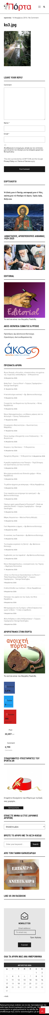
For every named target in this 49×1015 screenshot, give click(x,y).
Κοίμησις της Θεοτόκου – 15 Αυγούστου (19, 447)
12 (19, 980)
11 (13, 980)
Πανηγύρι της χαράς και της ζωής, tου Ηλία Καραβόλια (20, 598)
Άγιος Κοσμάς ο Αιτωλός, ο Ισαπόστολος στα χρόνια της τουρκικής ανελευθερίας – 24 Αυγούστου (24, 374)
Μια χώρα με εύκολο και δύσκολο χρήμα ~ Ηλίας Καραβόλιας (22, 475)
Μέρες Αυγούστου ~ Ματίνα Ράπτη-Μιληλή (20, 517)
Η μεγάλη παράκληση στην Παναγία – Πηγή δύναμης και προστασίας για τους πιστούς (23, 464)
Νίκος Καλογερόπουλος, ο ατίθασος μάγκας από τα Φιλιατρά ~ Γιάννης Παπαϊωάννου (23, 415)
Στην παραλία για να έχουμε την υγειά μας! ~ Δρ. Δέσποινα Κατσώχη (22, 494)
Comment (8, 85)
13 (24, 980)
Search (35, 844)
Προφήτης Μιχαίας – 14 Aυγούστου (17, 456)
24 (7, 987)
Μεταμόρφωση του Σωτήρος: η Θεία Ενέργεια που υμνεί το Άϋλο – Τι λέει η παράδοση (23, 609)
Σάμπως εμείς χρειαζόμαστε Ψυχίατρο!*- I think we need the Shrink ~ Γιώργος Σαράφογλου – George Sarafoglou (23, 506)
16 (42, 980)
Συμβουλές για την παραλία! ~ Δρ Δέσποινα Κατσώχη (24, 555)
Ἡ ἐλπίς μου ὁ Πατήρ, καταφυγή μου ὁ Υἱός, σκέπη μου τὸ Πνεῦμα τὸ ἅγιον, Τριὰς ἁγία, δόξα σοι (23, 195)
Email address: (24, 928)
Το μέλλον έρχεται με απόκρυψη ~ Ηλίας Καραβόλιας (24, 484)
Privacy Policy (9, 161)
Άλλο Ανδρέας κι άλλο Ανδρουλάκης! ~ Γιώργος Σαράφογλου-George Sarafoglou (22, 620)
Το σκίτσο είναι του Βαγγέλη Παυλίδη (20, 319)
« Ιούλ (6, 996)
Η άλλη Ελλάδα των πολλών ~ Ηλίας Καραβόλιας (22, 588)
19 (19, 984)
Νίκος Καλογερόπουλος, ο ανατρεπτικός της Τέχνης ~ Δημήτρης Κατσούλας (24, 565)
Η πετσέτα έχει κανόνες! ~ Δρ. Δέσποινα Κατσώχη (23, 394)
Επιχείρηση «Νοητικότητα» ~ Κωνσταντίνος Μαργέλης (21, 426)
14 (30, 980)
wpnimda (7, 18)
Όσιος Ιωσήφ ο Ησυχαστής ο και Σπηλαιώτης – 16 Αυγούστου (23, 437)
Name (6, 123)
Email (6, 134)
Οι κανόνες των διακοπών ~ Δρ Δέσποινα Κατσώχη (23, 535)
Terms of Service (24, 161)
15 (36, 980)
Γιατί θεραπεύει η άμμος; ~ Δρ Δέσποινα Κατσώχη (23, 526)
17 (7, 984)
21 (30, 984)
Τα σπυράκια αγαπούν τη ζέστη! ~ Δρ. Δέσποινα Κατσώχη (22, 545)
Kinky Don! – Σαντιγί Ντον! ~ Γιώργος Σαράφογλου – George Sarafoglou (23, 384)
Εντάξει (3, 1014)
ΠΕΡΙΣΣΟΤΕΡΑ (13, 808)
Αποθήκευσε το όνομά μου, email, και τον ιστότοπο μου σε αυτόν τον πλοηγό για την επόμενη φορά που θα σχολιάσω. (23, 150)
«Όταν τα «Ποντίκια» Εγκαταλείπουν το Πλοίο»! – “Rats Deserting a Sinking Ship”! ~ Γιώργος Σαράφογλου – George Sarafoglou (22, 577)
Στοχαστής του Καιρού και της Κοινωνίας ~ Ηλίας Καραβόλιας (23, 404)
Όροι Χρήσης (35, 937)
